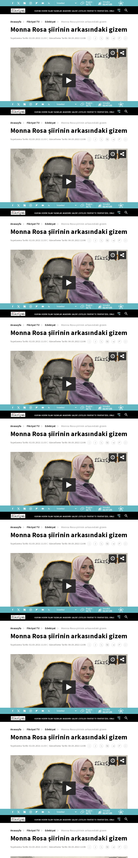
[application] (69, 429)
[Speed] (123, 5)
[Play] (69, 429)
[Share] (133, 5)
